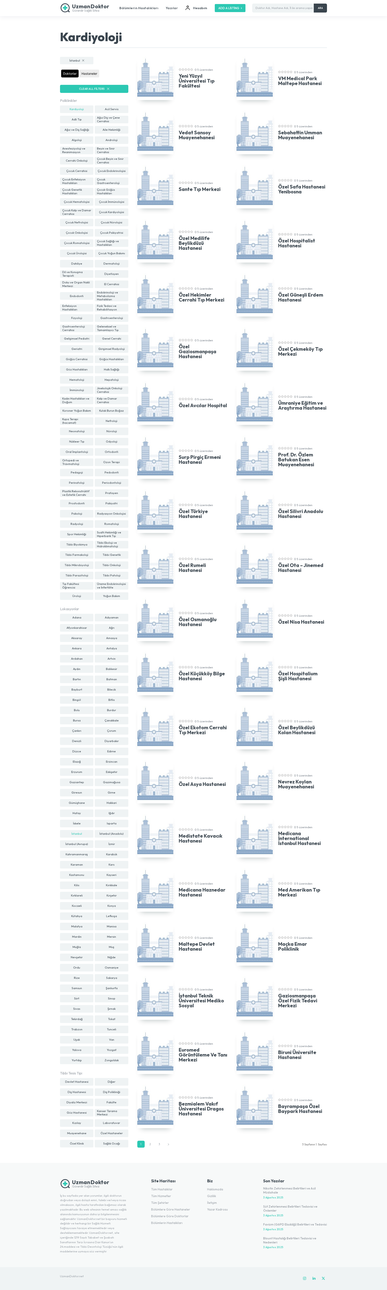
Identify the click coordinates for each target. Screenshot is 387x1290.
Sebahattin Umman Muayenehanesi (300, 135)
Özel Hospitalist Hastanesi (296, 243)
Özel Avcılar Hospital (203, 405)
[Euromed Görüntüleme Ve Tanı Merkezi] (155, 1052)
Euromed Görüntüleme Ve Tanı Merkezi (203, 1055)
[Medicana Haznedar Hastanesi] (155, 890)
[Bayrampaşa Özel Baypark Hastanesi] (254, 1106)
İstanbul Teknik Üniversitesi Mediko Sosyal (201, 1001)
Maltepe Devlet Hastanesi (197, 946)
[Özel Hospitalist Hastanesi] (254, 241)
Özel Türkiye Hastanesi (193, 513)
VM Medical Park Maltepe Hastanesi (300, 80)
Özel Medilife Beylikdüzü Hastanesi (194, 243)
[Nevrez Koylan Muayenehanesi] (254, 782)
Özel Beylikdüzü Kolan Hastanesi (297, 730)
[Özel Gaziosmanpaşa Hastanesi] (155, 349)
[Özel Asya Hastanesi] (155, 782)
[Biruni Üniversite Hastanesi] (254, 1052)
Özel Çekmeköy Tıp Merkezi (300, 351)
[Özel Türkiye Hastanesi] (155, 511)
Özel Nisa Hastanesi (301, 622)
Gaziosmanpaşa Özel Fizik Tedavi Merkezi (297, 1001)
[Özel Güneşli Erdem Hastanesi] (254, 295)
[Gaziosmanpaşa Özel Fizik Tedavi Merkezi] (254, 998)
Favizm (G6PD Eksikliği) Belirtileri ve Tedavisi (295, 1224)
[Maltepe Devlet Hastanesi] (155, 944)
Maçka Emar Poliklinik (292, 946)
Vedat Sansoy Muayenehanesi (197, 135)
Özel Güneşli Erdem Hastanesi (300, 297)
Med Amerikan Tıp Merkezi (299, 892)
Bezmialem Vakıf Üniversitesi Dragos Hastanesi (201, 1109)
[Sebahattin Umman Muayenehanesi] (254, 132)
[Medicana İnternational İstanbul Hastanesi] (254, 836)
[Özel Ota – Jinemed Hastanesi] (254, 565)
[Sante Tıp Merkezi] (155, 186)
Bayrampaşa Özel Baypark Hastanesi (300, 1108)
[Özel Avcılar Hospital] (155, 403)
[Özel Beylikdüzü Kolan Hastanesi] (254, 727)
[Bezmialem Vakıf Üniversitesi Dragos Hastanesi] (155, 1106)
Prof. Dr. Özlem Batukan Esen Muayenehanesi (296, 459)
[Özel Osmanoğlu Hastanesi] (155, 619)
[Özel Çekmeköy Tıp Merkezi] (254, 349)
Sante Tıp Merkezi (200, 189)
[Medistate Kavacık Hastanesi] (155, 836)
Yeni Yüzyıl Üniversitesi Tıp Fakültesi (197, 81)
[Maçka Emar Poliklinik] (254, 944)
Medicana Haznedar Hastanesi (202, 892)
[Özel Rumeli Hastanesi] (155, 565)
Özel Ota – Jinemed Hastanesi (300, 567)
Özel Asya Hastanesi (202, 784)
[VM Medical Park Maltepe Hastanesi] (254, 78)
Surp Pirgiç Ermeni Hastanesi (200, 459)
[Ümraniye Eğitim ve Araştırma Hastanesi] (254, 403)
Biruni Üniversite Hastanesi (297, 1054)
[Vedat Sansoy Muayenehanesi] (155, 132)
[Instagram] (304, 1278)
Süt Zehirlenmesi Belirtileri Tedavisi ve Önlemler (290, 1208)
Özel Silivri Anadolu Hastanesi (300, 513)
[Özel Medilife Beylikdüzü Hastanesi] (155, 241)
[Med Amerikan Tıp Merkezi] (254, 890)
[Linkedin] (314, 1278)
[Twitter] (323, 1278)
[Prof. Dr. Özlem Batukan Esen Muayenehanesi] (254, 457)
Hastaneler (89, 73)
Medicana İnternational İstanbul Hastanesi (299, 838)
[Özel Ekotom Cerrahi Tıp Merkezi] (155, 727)
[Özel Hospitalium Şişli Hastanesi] (254, 673)
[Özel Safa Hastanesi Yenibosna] (254, 186)
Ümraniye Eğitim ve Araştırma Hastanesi (302, 405)
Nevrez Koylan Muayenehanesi (296, 784)
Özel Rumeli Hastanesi (192, 567)
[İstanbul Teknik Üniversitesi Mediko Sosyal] (155, 998)
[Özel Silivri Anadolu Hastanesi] (254, 511)
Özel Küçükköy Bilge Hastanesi (202, 676)
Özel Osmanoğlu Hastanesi (198, 621)
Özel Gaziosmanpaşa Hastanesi (197, 351)
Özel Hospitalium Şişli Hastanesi (298, 676)
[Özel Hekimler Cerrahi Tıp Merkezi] (155, 295)
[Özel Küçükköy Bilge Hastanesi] (155, 673)
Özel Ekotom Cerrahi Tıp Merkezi (203, 730)
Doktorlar (70, 73)
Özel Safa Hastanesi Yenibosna (301, 189)
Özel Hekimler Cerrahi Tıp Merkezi (201, 297)
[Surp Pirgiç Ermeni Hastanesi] (155, 457)
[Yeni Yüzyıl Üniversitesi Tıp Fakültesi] (155, 78)
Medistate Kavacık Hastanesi (200, 838)
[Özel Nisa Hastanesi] (254, 619)
